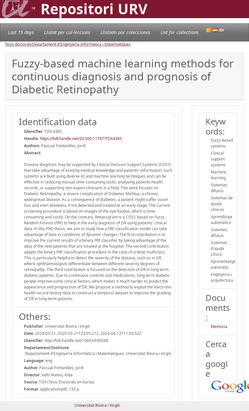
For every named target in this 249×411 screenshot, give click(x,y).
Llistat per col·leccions (67, 32)
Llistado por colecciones (125, 32)
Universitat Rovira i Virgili (97, 405)
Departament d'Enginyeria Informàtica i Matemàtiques (81, 44)
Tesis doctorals (18, 44)
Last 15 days (21, 32)
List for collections (179, 32)
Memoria (219, 326)
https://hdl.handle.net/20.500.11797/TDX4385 (81, 138)
